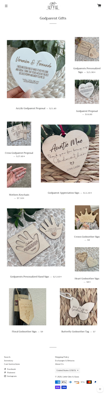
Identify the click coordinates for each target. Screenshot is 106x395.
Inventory (8, 360)
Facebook (11, 369)
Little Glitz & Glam (71, 376)
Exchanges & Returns (65, 360)
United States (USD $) (66, 370)
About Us (59, 364)
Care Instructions (12, 364)
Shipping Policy (62, 357)
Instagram (12, 376)
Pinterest (11, 372)
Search (7, 357)
